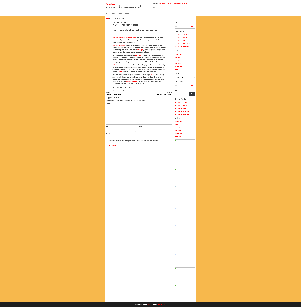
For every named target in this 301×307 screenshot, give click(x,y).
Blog (121, 87)
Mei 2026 (177, 57)
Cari (176, 90)
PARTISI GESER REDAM (178, 3)
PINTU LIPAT (169, 3)
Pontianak (133, 90)
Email (141, 126)
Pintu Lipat (115, 65)
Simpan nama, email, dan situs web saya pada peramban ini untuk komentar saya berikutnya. (133, 141)
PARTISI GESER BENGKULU (182, 35)
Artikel (118, 87)
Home (107, 18)
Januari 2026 (178, 69)
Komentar (109, 103)
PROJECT (126, 14)
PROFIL (113, 14)
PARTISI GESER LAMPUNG (181, 38)
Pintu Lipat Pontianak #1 (119, 45)
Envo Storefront (162, 304)
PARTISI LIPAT (162, 3)
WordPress (150, 304)
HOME (107, 14)
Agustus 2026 (178, 54)
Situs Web (108, 133)
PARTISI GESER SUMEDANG (182, 47)
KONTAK (120, 14)
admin (124, 22)
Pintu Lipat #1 (139, 55)
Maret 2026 (178, 63)
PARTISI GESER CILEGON (181, 41)
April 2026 (177, 60)
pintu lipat (117, 90)
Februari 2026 (178, 66)
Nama (108, 126)
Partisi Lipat (110, 3)
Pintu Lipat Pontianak (127, 87)
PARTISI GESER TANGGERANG (182, 44)
